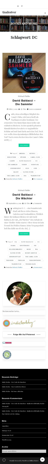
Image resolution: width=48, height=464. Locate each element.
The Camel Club (13, 175)
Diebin (24, 164)
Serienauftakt (15, 256)
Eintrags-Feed (6, 430)
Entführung (25, 245)
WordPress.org (6, 440)
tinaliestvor (9, 12)
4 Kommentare (37, 267)
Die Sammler (13, 164)
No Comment (38, 179)
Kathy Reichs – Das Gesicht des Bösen (14, 387)
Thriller (21, 260)
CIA (16, 242)
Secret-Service (31, 253)
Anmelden (5, 426)
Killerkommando (15, 249)
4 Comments (37, 203)
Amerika (22, 153)
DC (37, 161)
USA (25, 175)
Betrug (32, 153)
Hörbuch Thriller (24, 96)
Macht (16, 172)
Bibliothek (11, 157)
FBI (35, 245)
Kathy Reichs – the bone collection (12, 391)
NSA (36, 249)
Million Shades (34, 461)
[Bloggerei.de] (7, 343)
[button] (4, 460)
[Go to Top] (42, 459)
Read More (24, 145)
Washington (35, 175)
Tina (24, 109)
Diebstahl (35, 164)
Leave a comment (35, 109)
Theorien (10, 260)
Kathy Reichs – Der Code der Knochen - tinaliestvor (18, 403)
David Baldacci (25, 161)
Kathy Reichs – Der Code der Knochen (14, 382)
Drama (13, 245)
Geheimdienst (15, 168)
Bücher (23, 157)
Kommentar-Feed (7, 435)
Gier (35, 168)
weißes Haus (31, 264)
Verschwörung (35, 260)
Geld (27, 168)
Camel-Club (35, 157)
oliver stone (28, 172)
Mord (29, 249)
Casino (12, 161)
